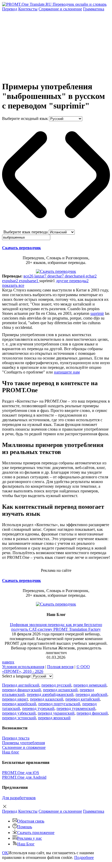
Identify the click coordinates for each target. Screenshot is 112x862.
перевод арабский (91, 694)
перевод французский (21, 690)
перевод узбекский (19, 713)
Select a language (16, 676)
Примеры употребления (23, 743)
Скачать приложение (35, 832)
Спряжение (60, 9)
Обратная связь (30, 821)
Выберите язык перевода (25, 232)
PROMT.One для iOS (20, 772)
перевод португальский (59, 704)
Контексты (28, 9)
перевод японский (54, 718)
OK (5, 853)
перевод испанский (60, 690)
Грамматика (93, 9)
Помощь (24, 827)
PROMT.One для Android (24, 777)
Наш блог (10, 752)
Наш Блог (26, 844)
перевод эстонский (19, 718)
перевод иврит (15, 699)
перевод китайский (82, 699)
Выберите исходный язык (25, 118)
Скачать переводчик (21, 248)
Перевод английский (20, 685)
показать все (13, 285)
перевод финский (92, 713)
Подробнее (84, 857)
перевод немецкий (90, 685)
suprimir (97, 313)
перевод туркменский (76, 708)
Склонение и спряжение (24, 747)
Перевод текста (15, 738)
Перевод (9, 9)
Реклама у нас (29, 838)
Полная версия (60, 666)
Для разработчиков (19, 798)
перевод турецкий (38, 708)
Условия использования (23, 666)
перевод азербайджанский (50, 694)
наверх (8, 662)
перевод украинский (56, 713)
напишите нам (67, 372)
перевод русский (56, 685)
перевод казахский (46, 699)
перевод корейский (19, 704)
